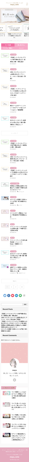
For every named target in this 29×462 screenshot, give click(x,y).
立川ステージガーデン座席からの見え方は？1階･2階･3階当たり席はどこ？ (18, 122)
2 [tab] (9, 40)
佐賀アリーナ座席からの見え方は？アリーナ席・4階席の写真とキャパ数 (18, 269)
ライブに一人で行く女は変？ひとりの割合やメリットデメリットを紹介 (19, 426)
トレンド (21, 48)
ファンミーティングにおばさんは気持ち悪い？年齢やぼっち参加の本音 (18, 228)
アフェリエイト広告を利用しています (14, 454)
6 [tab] (15, 40)
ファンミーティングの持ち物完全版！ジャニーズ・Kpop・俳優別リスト (18, 242)
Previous (1, 30)
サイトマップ (20, 451)
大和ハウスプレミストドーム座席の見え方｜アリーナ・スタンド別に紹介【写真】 (18, 158)
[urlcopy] (24, 295)
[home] (14, 380)
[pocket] (12, 295)
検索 (25, 304)
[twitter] (4, 295)
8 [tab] (19, 40)
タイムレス (21, 191)
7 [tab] (17, 40)
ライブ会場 (8, 45)
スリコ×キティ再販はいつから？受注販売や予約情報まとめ (18, 215)
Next (27, 30)
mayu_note (14, 4)
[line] (20, 295)
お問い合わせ (21, 450)
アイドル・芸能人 (7, 48)
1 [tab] (8, 40)
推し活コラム (21, 45)
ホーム (3, 450)
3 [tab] (11, 40)
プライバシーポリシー (11, 450)
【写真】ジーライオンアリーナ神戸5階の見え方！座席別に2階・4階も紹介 (18, 59)
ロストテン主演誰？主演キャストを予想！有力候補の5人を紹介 (18, 201)
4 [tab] (12, 40)
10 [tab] (22, 40)
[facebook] (8, 295)
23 (22, 287)
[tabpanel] (14, 31)
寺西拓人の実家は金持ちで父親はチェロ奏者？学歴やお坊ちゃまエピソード (18, 187)
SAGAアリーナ (22, 273)
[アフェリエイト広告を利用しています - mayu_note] (16, 295)
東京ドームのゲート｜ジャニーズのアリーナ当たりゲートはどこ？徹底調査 (18, 108)
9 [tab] (20, 40)
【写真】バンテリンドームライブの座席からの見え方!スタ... (15, 35)
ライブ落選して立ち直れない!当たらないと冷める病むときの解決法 (19, 417)
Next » (14, 281)
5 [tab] (14, 40)
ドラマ (20, 205)
